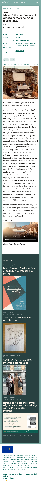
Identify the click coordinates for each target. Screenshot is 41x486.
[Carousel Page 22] (34, 64)
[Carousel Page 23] (35, 64)
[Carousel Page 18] (28, 64)
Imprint (5, 476)
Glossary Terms (6, 52)
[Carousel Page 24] (37, 64)
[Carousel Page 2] (5, 64)
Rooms (5, 37)
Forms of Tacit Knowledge (7, 45)
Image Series (20, 40)
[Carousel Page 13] (21, 64)
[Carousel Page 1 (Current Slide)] (4, 64)
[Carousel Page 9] (15, 64)
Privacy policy (8, 478)
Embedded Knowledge (22, 43)
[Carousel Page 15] (24, 64)
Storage (18, 37)
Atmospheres (20, 51)
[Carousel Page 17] (27, 64)
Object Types (8, 40)
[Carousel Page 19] (30, 64)
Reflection (27, 40)
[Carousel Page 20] (31, 64)
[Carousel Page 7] (12, 64)
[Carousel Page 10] (17, 64)
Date (5, 34)
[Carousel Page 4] (8, 64)
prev (6, 60)
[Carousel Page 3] (7, 64)
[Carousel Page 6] (11, 64)
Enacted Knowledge (29, 45)
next (12, 60)
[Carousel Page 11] (18, 64)
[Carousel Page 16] (25, 64)
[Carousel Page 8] (14, 64)
